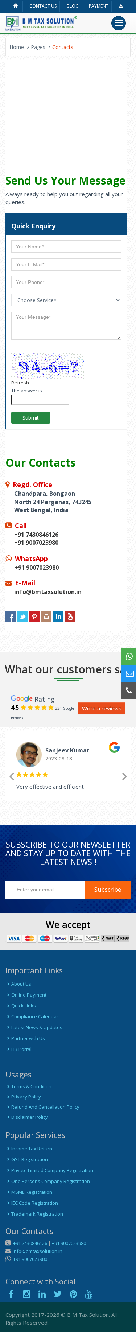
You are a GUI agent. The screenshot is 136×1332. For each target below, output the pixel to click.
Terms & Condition (31, 1086)
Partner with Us (28, 1038)
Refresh (20, 382)
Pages (38, 47)
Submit (31, 417)
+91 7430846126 (29, 1243)
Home (16, 47)
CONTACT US (43, 6)
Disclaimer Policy (29, 1117)
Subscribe (107, 890)
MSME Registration (31, 1192)
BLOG (73, 6)
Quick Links (23, 1005)
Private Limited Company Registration (52, 1170)
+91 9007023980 (69, 1243)
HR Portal (21, 1049)
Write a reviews (101, 708)
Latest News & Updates (36, 1027)
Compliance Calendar (34, 1016)
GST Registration (29, 1159)
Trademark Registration (37, 1214)
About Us (21, 984)
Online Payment (28, 994)
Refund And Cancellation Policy (45, 1107)
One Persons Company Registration (50, 1181)
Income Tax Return (31, 1148)
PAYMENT (98, 6)
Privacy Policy (26, 1096)
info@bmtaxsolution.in (36, 1251)
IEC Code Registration (34, 1203)
